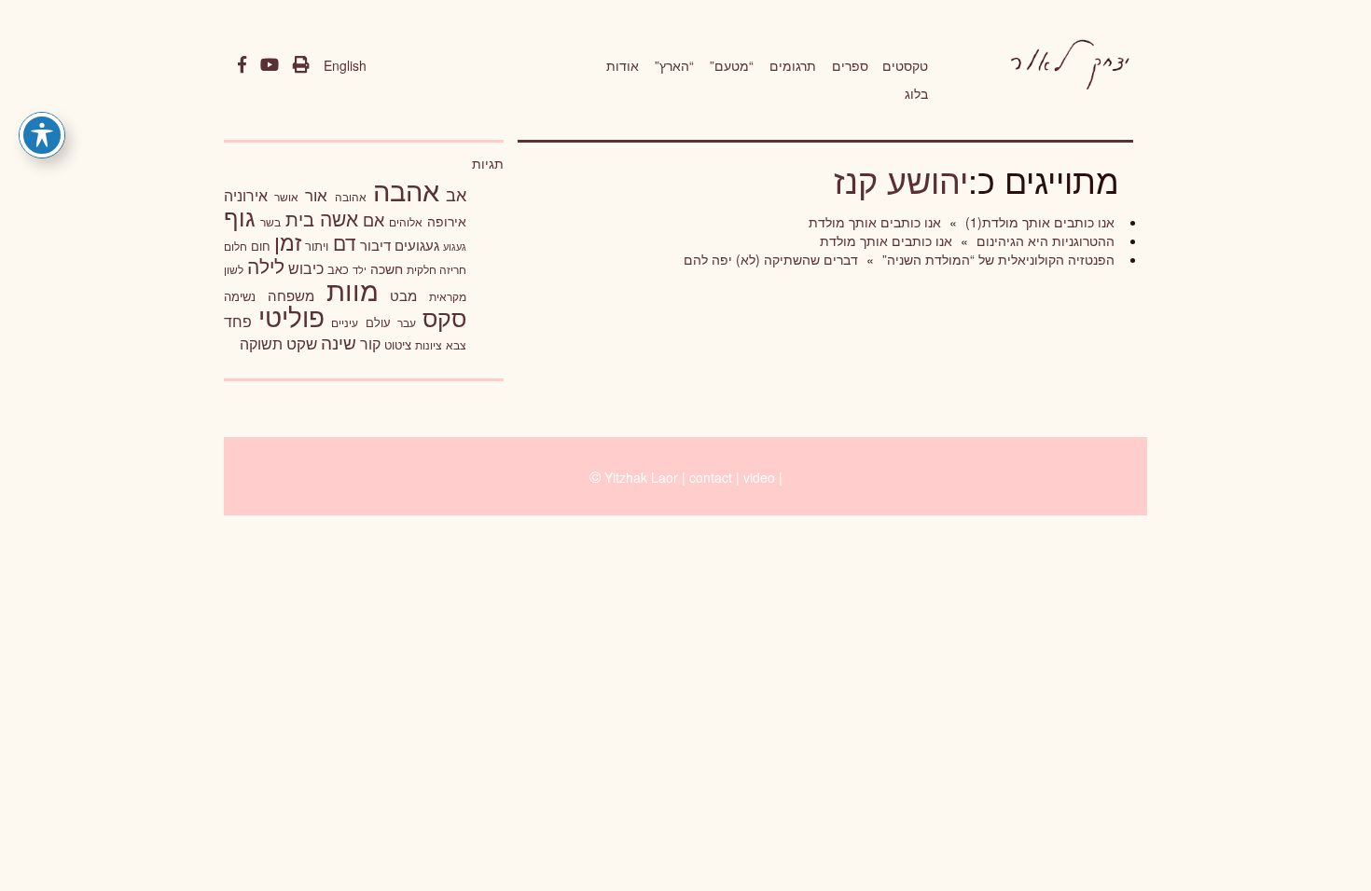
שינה (338, 342)
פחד (238, 320)
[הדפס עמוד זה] (301, 65)
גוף (240, 216)
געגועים (417, 244)
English (345, 65)
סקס (444, 317)
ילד (360, 269)
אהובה (351, 196)
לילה (265, 266)
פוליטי (291, 316)
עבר (406, 322)
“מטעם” (732, 65)
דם (344, 242)
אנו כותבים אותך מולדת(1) (1038, 221)
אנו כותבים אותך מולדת (875, 221)
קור (370, 343)
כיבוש (306, 267)
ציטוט (397, 344)
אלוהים (405, 221)
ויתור (316, 245)
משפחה (291, 295)
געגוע (454, 247)
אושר (286, 196)
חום (260, 245)
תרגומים (792, 65)
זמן (287, 241)
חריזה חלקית (436, 269)
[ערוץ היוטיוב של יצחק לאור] (269, 65)
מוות (352, 289)
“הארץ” (674, 65)
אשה (339, 218)
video (759, 477)
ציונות (428, 344)
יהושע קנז (901, 179)
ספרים (850, 65)
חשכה (386, 268)
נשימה (240, 296)
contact (710, 477)
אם (373, 219)
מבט (403, 295)
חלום (235, 246)
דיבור (375, 244)
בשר (270, 221)
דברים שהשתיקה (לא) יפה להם (771, 259)
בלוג (916, 93)
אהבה (406, 189)
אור (316, 194)
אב (456, 194)
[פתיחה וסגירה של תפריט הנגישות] (42, 135)
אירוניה (246, 195)
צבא (456, 344)
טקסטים (905, 65)
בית (299, 218)
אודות (622, 65)
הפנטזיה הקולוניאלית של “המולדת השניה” (997, 259)
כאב (338, 269)
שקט (301, 343)
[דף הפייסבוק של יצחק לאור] (242, 65)
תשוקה (261, 343)
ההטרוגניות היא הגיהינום (1044, 240)
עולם (378, 322)
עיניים (344, 322)
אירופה (446, 221)
